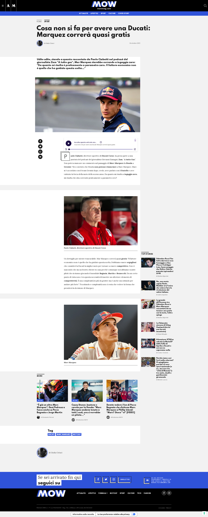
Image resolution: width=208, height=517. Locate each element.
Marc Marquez (64, 434)
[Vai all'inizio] (51, 493)
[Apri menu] (2, 5)
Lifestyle (94, 13)
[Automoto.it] (8, 6)
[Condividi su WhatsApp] (40, 151)
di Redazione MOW (82, 420)
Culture (111, 13)
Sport (103, 13)
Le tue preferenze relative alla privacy (114, 514)
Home (39, 22)
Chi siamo (161, 508)
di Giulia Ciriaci (49, 43)
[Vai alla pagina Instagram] (169, 493)
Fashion (147, 493)
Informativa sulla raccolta (83, 514)
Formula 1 (102, 493)
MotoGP (40, 400)
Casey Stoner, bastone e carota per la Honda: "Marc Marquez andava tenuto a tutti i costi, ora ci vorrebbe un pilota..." (86, 410)
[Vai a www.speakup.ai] (135, 140)
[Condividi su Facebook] (40, 141)
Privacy (168, 508)
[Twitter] (106, 479)
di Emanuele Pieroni (47, 417)
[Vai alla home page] (104, 4)
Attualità (83, 13)
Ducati (51, 434)
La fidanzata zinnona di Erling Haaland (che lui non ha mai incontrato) (163, 327)
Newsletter (124, 479)
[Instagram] (114, 479)
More (39, 376)
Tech (139, 493)
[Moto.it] (13, 6)
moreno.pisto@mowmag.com (160, 482)
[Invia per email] (40, 157)
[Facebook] (98, 479)
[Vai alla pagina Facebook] (164, 493)
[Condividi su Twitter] (40, 146)
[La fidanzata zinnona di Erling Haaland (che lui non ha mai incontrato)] (148, 327)
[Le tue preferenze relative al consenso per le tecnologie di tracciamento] (204, 513)
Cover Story (123, 13)
